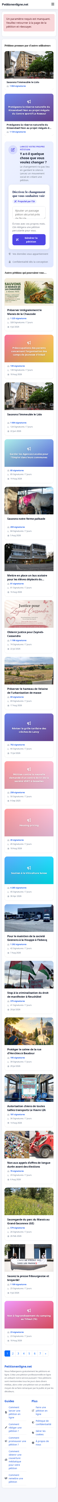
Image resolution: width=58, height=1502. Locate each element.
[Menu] (52, 4)
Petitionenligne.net (15, 4)
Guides (9, 1401)
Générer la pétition (31, 239)
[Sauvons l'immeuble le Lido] (29, 70)
